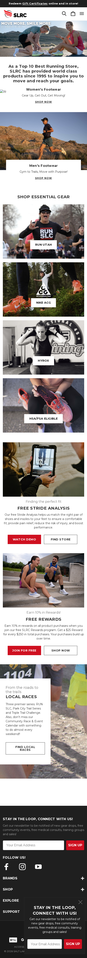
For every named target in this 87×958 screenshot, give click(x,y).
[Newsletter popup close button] (80, 903)
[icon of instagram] (22, 866)
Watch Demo (24, 539)
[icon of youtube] (38, 866)
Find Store (61, 539)
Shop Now (43, 101)
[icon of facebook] (6, 866)
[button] (43, 39)
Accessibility (23, 946)
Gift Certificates (35, 3)
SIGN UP (73, 944)
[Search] (64, 14)
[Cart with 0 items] (73, 14)
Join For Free (24, 650)
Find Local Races (25, 748)
